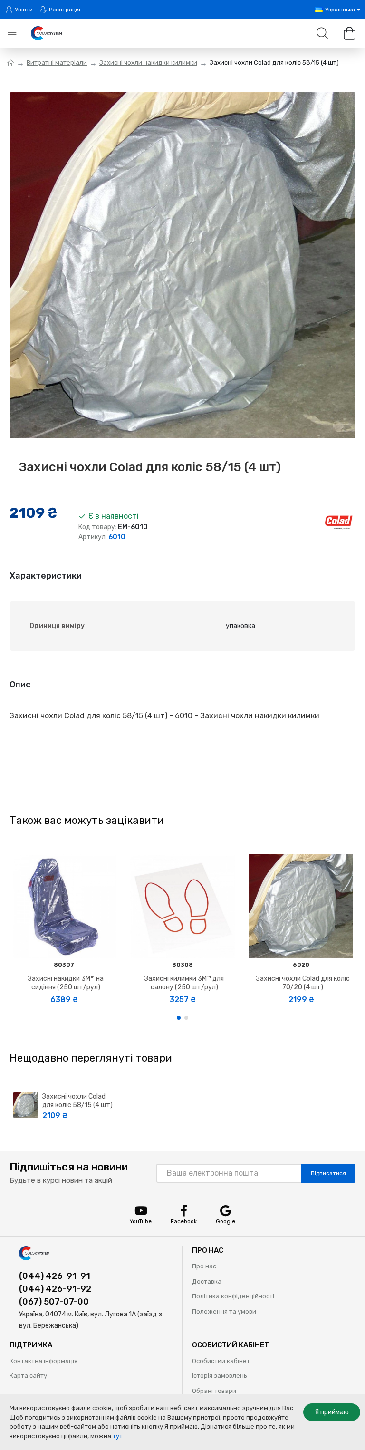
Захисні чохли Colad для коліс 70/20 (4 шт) (303, 983)
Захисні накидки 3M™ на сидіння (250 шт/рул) (66, 983)
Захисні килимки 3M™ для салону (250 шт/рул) (184, 983)
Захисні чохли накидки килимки (148, 62)
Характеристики (46, 575)
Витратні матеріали (57, 62)
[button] (179, 1018)
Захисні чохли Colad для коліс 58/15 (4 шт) (77, 1100)
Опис (20, 684)
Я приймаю (332, 1412)
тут (118, 1436)
